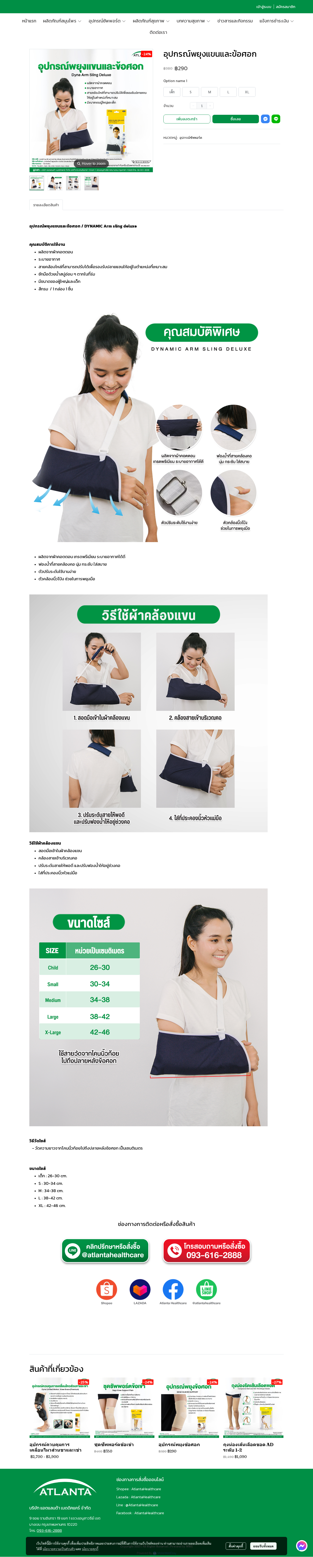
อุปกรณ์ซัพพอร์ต (190, 138)
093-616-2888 (49, 1530)
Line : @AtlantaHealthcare (137, 1505)
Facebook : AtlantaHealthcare (140, 1513)
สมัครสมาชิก (285, 6)
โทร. (33, 1530)
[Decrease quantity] (193, 105)
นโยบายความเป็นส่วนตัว (59, 1549)
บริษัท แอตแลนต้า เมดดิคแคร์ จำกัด (60, 1508)
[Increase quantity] (210, 105)
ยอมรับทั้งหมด (263, 1546)
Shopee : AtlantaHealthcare (138, 1489)
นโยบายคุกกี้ (90, 1549)
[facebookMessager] (301, 1545)
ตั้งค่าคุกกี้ (236, 1546)
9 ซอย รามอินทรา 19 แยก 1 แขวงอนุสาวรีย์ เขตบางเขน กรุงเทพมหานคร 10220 (64, 1521)
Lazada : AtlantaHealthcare (138, 1497)
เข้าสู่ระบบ (263, 6)
